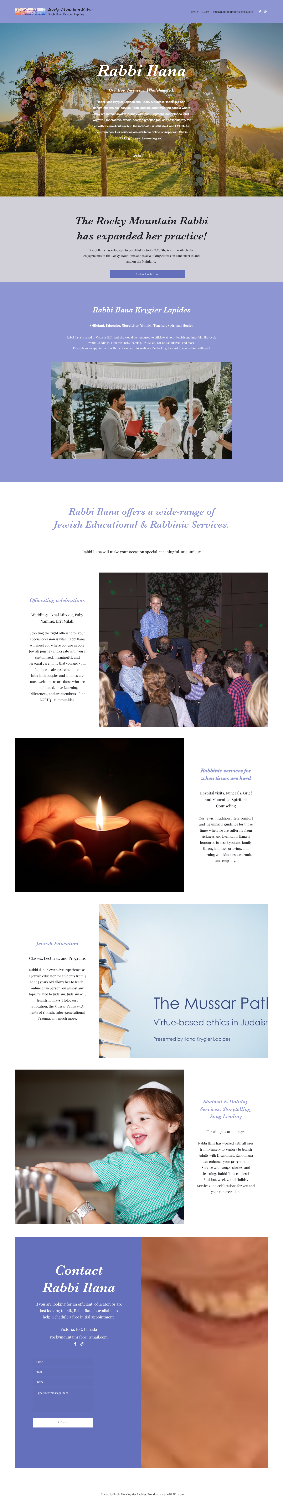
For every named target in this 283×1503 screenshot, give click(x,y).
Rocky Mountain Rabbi (70, 9)
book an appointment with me (101, 348)
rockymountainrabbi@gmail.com (233, 11)
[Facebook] (260, 11)
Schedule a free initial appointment (83, 1316)
